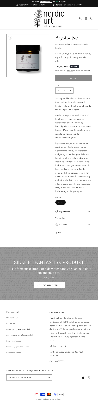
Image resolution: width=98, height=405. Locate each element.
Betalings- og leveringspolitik (18, 329)
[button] (5, 18)
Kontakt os (10, 323)
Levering (70, 70)
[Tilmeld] (49, 377)
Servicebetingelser (14, 341)
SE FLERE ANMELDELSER (49, 285)
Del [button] (59, 232)
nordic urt (46, 399)
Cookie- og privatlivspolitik (17, 346)
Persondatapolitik (13, 352)
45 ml (62, 203)
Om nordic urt (12, 317)
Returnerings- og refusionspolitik (19, 335)
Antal (57, 85)
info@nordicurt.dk (58, 346)
